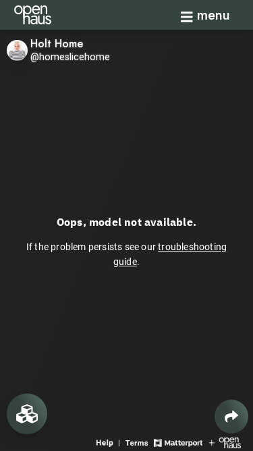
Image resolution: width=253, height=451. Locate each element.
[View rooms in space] (27, 414)
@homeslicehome (70, 57)
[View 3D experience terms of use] (137, 441)
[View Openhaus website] (225, 441)
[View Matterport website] (178, 441)
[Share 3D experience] (231, 416)
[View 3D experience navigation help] (109, 441)
